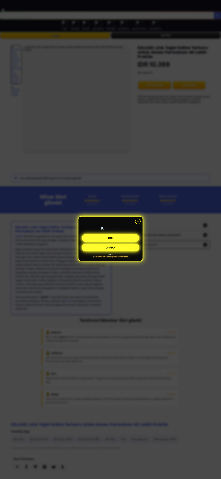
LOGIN (110, 238)
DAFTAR (110, 248)
